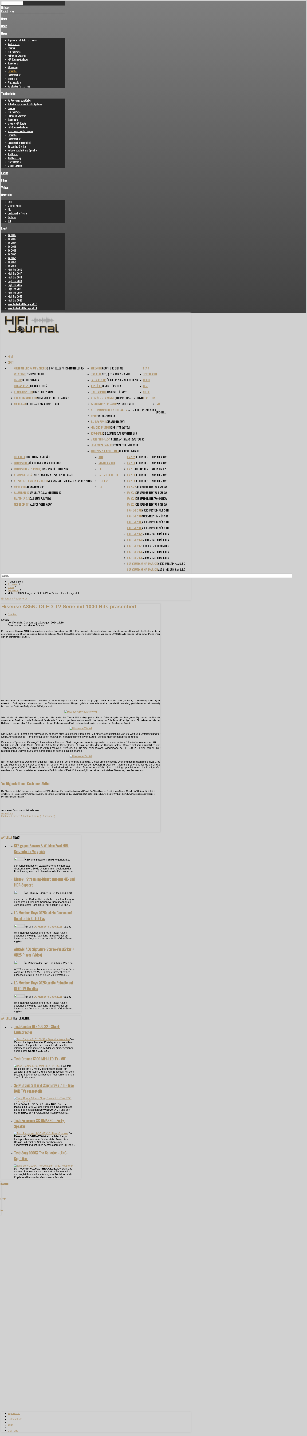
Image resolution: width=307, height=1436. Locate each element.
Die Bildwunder (30, 380)
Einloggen (7, 598)
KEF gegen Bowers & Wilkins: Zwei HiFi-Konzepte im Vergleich (41, 848)
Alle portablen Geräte (41, 504)
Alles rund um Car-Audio (142, 410)
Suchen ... (161, 412)
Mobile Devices (15, 166)
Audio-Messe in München (155, 510)
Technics (12, 217)
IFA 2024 (12, 262)
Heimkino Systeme (17, 56)
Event (4, 228)
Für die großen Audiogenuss (122, 380)
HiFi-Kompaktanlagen (18, 59)
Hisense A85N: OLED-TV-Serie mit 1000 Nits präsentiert (69, 606)
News (4, 33)
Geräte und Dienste (112, 368)
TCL (9, 221)
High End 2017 (15, 273)
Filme (4, 180)
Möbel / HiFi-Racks (17, 123)
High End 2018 (15, 277)
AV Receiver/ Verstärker (19, 100)
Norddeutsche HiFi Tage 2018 (22, 308)
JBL (9, 209)
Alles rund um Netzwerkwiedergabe (53, 475)
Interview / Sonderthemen (20, 131)
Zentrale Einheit (35, 374)
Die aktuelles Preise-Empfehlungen (65, 368)
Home (4, 18)
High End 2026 (15, 300)
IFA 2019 (12, 250)
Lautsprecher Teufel (17, 213)
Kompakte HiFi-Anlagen (125, 445)
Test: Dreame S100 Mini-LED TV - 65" (40, 1058)
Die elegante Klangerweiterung (43, 404)
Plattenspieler (15, 82)
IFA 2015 (12, 235)
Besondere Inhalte (129, 451)
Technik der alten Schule (129, 398)
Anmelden (7, 813)
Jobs (10, 1425)
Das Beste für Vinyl (117, 392)
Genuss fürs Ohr (111, 386)
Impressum (14, 1413)
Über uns (13, 1430)
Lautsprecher (14, 75)
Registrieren (21, 598)
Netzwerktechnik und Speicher (23, 150)
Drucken (12, 614)
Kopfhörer (13, 79)
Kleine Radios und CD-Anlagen (53, 398)
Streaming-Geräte (17, 146)
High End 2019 (15, 281)
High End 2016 (15, 270)
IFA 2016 (12, 239)
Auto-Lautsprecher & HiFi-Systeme (25, 104)
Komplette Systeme (43, 392)
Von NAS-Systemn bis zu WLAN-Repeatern (70, 481)
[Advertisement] (80, 674)
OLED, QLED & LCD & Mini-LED (116, 374)
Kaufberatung (14, 158)
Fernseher (12, 71)
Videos (4, 187)
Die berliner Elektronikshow (151, 457)
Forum (4, 173)
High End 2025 (15, 296)
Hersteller (6, 195)
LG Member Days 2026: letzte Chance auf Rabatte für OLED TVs (43, 915)
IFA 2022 (12, 254)
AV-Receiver (14, 44)
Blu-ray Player (14, 52)
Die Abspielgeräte (39, 386)
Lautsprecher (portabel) (19, 143)
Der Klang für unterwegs (55, 469)
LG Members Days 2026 (48, 926)
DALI (10, 202)
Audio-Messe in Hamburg (171, 564)
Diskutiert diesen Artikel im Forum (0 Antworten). (28, 816)
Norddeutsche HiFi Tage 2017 (22, 304)
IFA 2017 (12, 243)
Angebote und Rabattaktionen (22, 40)
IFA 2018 (12, 247)
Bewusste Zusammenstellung (45, 493)
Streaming (13, 67)
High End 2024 (15, 293)
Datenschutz (15, 1419)
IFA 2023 (12, 258)
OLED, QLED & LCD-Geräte (37, 457)
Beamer (11, 48)
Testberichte (8, 93)
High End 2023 (15, 289)
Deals (4, 26)
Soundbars (13, 63)
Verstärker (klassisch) (19, 86)
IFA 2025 (12, 266)
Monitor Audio (14, 206)
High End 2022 (15, 285)
